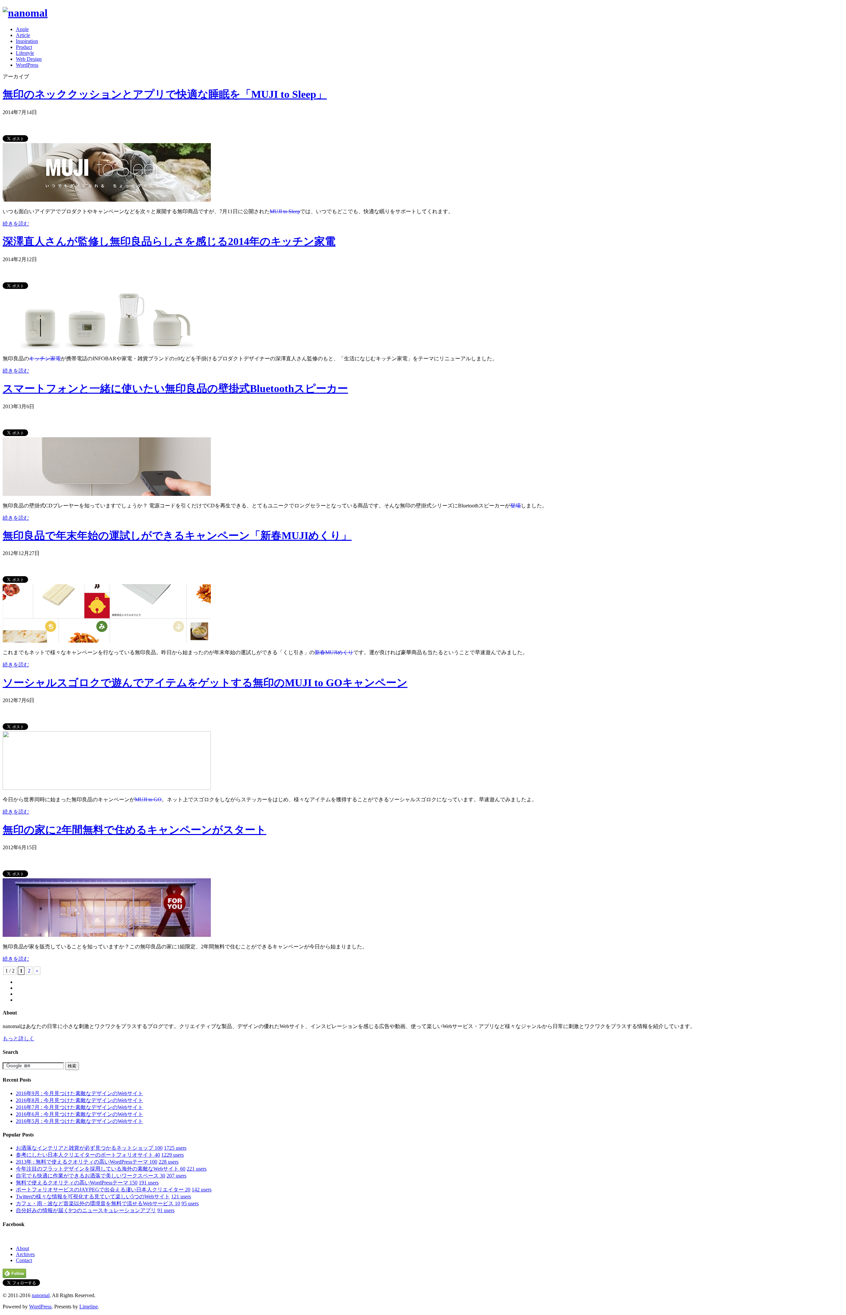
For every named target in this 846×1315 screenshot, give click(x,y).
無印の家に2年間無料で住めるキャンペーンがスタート (134, 830)
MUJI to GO (148, 799)
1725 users (175, 1148)
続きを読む (16, 223)
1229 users (172, 1155)
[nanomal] (25, 13)
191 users (149, 1182)
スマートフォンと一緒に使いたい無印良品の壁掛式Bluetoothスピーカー (175, 388)
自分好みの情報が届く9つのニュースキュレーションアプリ (86, 1210)
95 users (190, 1203)
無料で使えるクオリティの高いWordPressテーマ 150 (76, 1182)
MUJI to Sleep (285, 211)
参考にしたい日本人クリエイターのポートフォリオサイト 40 (88, 1155)
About (22, 1248)
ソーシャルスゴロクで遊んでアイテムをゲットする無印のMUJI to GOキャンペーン (205, 683)
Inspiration (27, 41)
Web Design (29, 59)
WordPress (27, 65)
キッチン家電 (45, 358)
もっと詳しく (18, 1038)
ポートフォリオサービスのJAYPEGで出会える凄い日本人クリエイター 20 (103, 1189)
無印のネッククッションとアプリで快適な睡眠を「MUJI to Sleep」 (165, 94)
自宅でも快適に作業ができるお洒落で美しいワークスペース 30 (90, 1175)
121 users (181, 1196)
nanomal (41, 1295)
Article (23, 35)
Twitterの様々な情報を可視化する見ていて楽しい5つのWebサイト (93, 1196)
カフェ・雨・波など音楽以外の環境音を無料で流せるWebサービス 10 (98, 1203)
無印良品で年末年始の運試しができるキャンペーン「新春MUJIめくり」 (177, 535)
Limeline (88, 1306)
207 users (176, 1175)
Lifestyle (25, 53)
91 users (165, 1210)
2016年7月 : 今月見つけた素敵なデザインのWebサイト (79, 1107)
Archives (25, 1254)
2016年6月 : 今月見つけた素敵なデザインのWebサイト (79, 1114)
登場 (515, 505)
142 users (202, 1189)
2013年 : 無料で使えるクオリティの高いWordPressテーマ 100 (86, 1162)
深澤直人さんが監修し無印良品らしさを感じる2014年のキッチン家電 (169, 241)
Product (24, 47)
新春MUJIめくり (334, 652)
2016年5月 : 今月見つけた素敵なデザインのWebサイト (79, 1121)
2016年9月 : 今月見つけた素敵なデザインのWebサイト (79, 1093)
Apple (22, 29)
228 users (168, 1162)
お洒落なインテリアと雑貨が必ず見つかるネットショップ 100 (89, 1148)
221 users (197, 1169)
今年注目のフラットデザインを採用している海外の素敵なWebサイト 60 (100, 1169)
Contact (24, 1260)
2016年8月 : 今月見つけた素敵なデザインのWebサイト (79, 1100)
